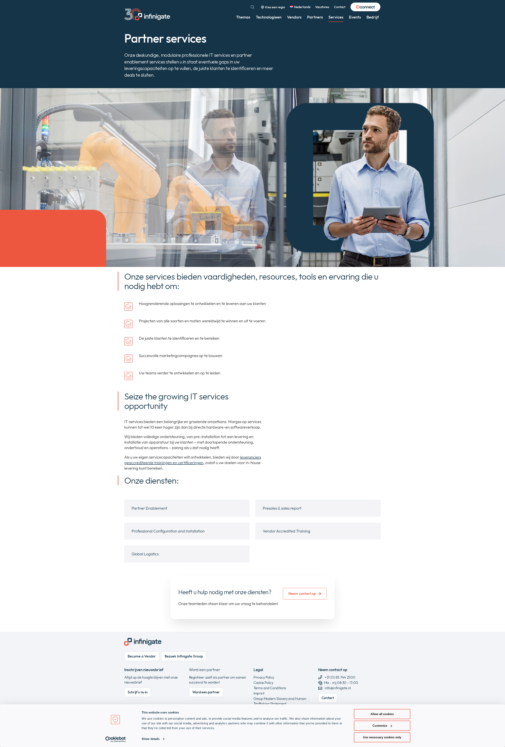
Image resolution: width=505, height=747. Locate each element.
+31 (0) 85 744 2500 (339, 677)
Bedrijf (373, 17)
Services (335, 17)
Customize (379, 725)
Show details (151, 739)
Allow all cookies (382, 714)
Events (355, 17)
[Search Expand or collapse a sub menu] (252, 7)
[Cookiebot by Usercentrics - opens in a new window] (115, 739)
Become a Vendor (142, 656)
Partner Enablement (149, 508)
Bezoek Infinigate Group (184, 656)
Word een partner (204, 669)
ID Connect (365, 7)
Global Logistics (145, 553)
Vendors (294, 17)
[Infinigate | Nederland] (147, 14)
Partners (315, 17)
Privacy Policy (263, 677)
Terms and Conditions (269, 688)
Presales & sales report (282, 508)
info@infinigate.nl (338, 688)
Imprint (258, 693)
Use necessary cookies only (382, 737)
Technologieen (268, 17)
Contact (339, 7)
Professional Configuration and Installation (168, 531)
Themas (243, 17)
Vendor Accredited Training (286, 531)
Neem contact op (302, 593)
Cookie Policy (263, 682)
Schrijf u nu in (138, 692)
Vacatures (322, 7)
